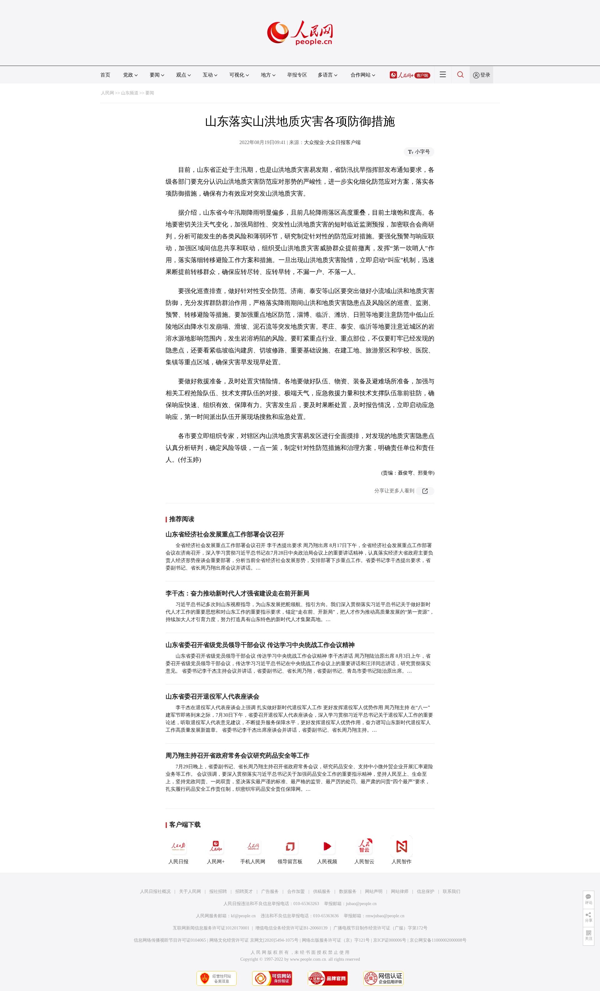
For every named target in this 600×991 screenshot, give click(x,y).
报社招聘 (218, 891)
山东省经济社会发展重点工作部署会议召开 (225, 534)
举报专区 (297, 74)
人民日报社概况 (155, 891)
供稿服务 (322, 891)
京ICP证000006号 (389, 940)
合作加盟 (296, 891)
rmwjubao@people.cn (385, 916)
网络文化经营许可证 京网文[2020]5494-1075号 (253, 940)
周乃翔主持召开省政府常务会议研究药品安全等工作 (237, 755)
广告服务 (270, 891)
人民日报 (178, 861)
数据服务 (348, 891)
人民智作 (402, 861)
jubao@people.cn (361, 903)
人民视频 (327, 861)
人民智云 (364, 861)
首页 (105, 74)
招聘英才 (244, 891)
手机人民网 (252, 861)
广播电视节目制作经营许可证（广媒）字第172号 (380, 928)
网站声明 (373, 891)
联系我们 (451, 891)
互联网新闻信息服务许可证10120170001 (211, 928)
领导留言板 (290, 861)
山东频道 (129, 93)
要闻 (149, 93)
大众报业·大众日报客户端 (332, 142)
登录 (485, 74)
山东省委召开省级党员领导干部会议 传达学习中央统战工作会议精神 (260, 644)
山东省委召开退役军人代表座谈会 (212, 696)
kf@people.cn (243, 916)
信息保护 (425, 891)
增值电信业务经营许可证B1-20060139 (291, 928)
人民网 (107, 93)
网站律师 (399, 891)
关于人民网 (190, 891)
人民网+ (216, 861)
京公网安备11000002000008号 (438, 940)
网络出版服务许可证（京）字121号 (336, 940)
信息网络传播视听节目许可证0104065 (170, 940)
